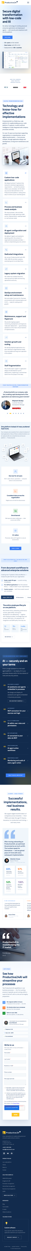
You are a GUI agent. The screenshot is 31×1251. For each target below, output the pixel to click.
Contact (4, 1173)
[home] (10, 2)
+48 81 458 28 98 (7, 1150)
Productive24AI (7, 1162)
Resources (5, 1204)
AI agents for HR (6, 1184)
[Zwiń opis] (28, 690)
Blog (4, 1207)
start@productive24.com (9, 1152)
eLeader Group (7, 1249)
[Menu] (28, 2)
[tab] (7, 417)
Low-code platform (7, 1165)
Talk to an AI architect (15, 778)
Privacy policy (24, 1249)
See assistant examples (15, 704)
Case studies (6, 1210)
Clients (4, 1168)
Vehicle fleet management (9, 1189)
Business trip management (9, 1192)
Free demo (7, 37)
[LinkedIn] (4, 1156)
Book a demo (15, 551)
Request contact (12, 1240)
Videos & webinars (7, 1215)
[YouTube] (7, 1156)
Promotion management (8, 1187)
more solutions (8, 1198)
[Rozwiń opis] (28, 714)
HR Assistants (20, 600)
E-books (4, 1212)
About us (5, 1170)
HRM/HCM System (7, 1181)
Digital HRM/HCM (7, 600)
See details (8, 640)
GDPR (4, 1194)
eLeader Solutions (15, 1249)
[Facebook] (11, 1156)
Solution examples (8, 1178)
